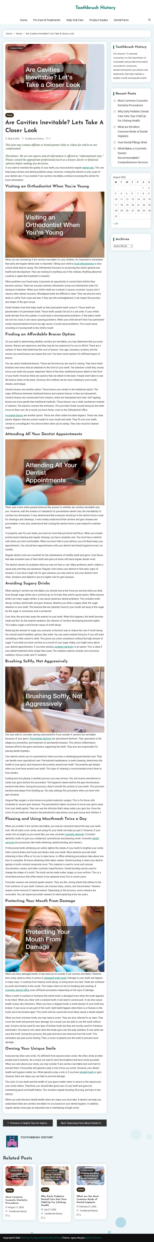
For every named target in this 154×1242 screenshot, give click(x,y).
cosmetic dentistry (74, 834)
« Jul (115, 223)
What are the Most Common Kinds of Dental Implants (88, 1199)
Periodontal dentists (40, 738)
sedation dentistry (64, 646)
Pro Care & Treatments (46, 20)
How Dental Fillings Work (132, 142)
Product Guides (98, 20)
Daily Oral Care (74, 20)
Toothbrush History (95, 8)
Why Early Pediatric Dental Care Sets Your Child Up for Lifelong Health (54, 1201)
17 (116, 205)
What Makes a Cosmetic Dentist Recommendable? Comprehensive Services (133, 155)
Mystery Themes (93, 1238)
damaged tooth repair (55, 978)
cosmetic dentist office (17, 990)
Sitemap (25, 1238)
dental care (88, 167)
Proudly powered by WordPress (46, 1238)
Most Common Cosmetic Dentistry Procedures (16, 1200)
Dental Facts (121, 20)
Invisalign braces (14, 415)
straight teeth (87, 1072)
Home (23, 20)
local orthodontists (84, 263)
